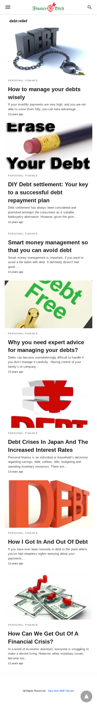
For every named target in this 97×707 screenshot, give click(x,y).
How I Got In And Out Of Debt (48, 542)
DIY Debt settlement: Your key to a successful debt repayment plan (48, 192)
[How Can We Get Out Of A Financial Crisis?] (48, 596)
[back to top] (86, 696)
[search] (89, 7)
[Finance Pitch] (48, 7)
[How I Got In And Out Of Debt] (48, 504)
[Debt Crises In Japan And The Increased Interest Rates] (48, 404)
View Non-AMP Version (61, 690)
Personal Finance (23, 80)
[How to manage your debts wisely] (48, 51)
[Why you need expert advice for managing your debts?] (48, 304)
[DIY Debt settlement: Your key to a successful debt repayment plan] (48, 146)
